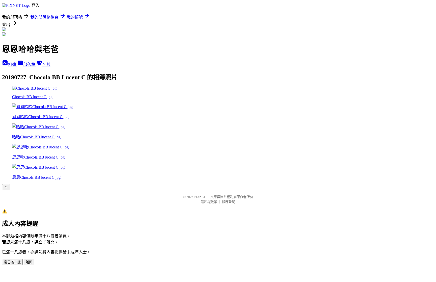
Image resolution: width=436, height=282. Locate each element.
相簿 (12, 64)
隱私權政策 (209, 202)
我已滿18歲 (12, 262)
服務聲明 (228, 202)
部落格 (29, 64)
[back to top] (6, 187)
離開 (29, 262)
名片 (46, 64)
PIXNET (200, 197)
